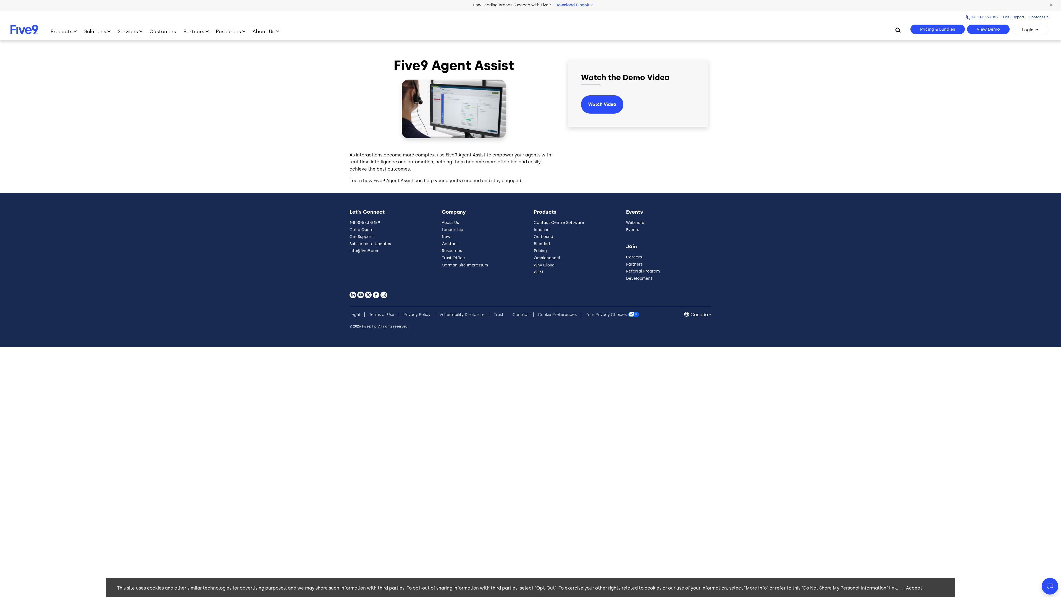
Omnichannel (547, 258)
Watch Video (602, 104)
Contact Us (1039, 17)
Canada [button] (699, 314)
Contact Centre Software (559, 222)
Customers (162, 31)
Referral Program (643, 271)
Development (639, 278)
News (447, 236)
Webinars (635, 222)
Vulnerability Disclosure (462, 314)
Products (61, 31)
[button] (1051, 5)
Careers (634, 257)
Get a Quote (362, 229)
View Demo (988, 29)
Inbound (542, 229)
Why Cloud (544, 265)
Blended (542, 244)
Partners (193, 31)
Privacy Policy (416, 314)
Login (1027, 29)
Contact (450, 244)
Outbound (543, 236)
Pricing (540, 250)
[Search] (898, 29)
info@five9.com (364, 250)
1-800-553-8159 (985, 17)
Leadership (452, 229)
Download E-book (572, 5)
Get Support (1013, 17)
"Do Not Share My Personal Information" (845, 588)
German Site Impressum (465, 265)
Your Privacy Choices (606, 314)
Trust (498, 314)
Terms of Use (381, 314)
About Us (264, 31)
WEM (538, 272)
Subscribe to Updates (370, 244)
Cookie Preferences (557, 314)
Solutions (95, 31)
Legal (355, 314)
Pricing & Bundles (937, 29)
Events (632, 229)
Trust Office (453, 258)
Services (128, 31)
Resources (228, 31)
